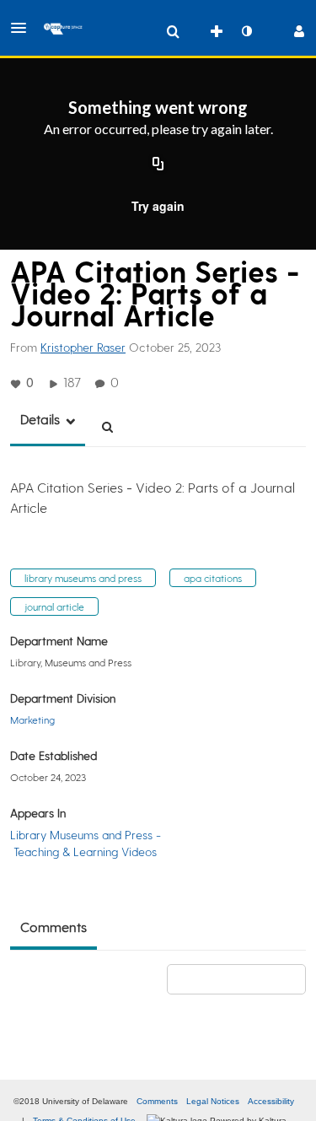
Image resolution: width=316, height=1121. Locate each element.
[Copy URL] (158, 165)
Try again (158, 205)
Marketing (32, 719)
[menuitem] (172, 31)
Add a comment (244, 979)
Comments (157, 1101)
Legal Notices (212, 1101)
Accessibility (271, 1101)
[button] (23, 28)
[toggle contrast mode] (246, 31)
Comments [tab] (53, 927)
